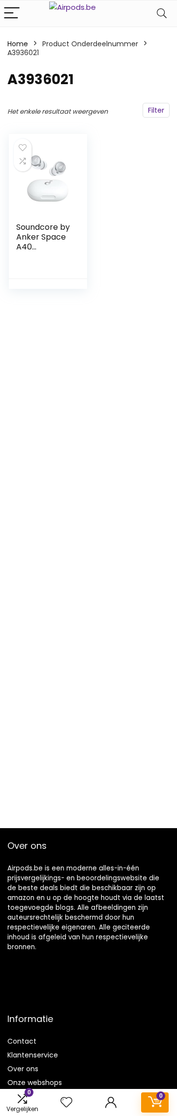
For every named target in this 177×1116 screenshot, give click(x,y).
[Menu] (12, 13)
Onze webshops (34, 1082)
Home (17, 44)
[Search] (162, 13)
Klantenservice (32, 1055)
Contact (21, 1041)
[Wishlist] (66, 1102)
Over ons (22, 1069)
